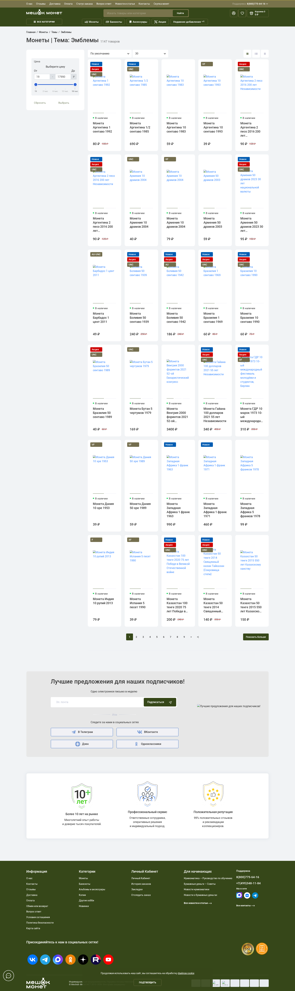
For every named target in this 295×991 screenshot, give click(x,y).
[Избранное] (242, 13)
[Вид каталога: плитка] (247, 54)
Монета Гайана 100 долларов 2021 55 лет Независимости (214, 415)
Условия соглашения (38, 917)
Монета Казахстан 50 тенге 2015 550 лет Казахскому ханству (251, 605)
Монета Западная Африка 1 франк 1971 (215, 510)
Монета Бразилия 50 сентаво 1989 (102, 413)
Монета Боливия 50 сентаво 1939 (139, 318)
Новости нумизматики (196, 889)
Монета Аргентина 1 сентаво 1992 (102, 127)
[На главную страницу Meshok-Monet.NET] (44, 12)
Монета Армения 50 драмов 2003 (212, 222)
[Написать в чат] (8, 976)
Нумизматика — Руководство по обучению (208, 878)
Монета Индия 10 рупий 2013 (103, 601)
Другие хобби (86, 900)
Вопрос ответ (103, 3)
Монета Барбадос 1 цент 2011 (101, 318)
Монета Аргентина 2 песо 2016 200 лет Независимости (251, 129)
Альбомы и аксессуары (92, 889)
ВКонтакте (151, 732)
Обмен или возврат (37, 906)
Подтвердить (147, 982)
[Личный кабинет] (233, 13)
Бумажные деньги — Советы (200, 884)
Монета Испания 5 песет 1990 (137, 603)
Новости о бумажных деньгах (200, 895)
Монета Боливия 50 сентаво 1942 (176, 318)
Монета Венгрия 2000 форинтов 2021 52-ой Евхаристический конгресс (178, 415)
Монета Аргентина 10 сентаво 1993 (213, 127)
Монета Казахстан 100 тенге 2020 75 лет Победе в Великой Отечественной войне (177, 605)
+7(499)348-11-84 (248, 883)
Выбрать (63, 102)
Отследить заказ (141, 895)
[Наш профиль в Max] (239, 897)
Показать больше (256, 637)
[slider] (36, 84)
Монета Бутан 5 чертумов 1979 (141, 411)
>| (198, 637)
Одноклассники (151, 744)
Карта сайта (33, 928)
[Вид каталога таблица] (265, 54)
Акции (162, 21)
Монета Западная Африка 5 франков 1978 (250, 510)
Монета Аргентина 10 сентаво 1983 (176, 127)
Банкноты (116, 21)
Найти (180, 13)
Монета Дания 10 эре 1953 (103, 506)
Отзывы (41, 3)
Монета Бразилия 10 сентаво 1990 (249, 318)
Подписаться (155, 702)
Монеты (94, 21)
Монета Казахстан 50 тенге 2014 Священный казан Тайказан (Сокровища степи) (214, 605)
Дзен (85, 744)
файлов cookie (186, 973)
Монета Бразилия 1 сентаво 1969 (213, 318)
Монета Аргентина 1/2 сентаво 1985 (140, 127)
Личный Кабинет (140, 878)
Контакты (144, 3)
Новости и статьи (125, 3)
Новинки (84, 906)
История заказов (141, 884)
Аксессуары (140, 21)
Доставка (54, 3)
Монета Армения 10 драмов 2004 (139, 222)
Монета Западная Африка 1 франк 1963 (178, 510)
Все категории (46, 21)
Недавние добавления (188, 21)
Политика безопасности (40, 922)
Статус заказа (84, 3)
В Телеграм (85, 732)
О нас (29, 3)
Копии (82, 895)
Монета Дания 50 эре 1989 (140, 506)
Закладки (137, 889)
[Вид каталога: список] (256, 54)
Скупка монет (161, 3)
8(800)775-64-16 (248, 3)
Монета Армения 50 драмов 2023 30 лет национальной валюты (251, 225)
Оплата (68, 3)
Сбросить (40, 102)
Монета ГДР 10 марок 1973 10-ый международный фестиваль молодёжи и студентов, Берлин (252, 415)
